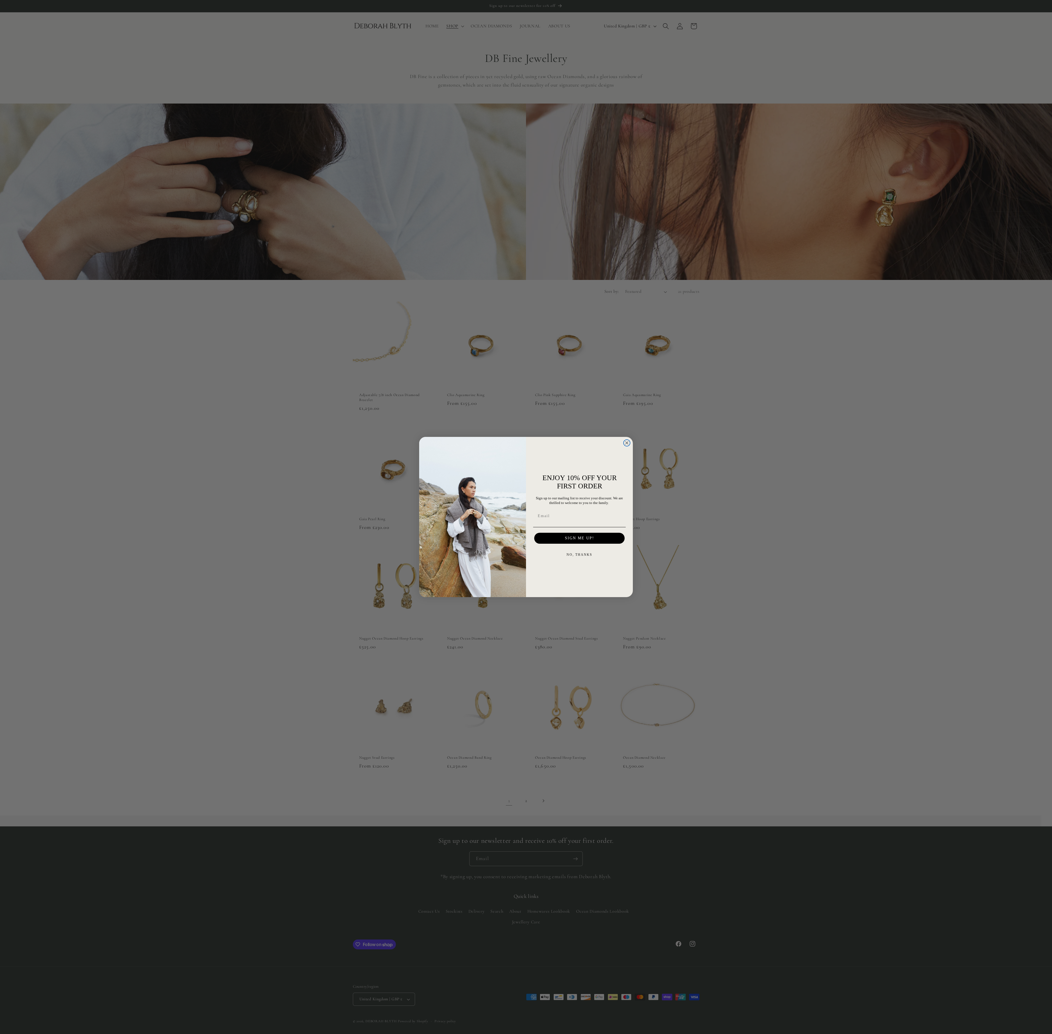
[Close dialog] (627, 443)
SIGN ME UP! (579, 538)
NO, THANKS (579, 555)
